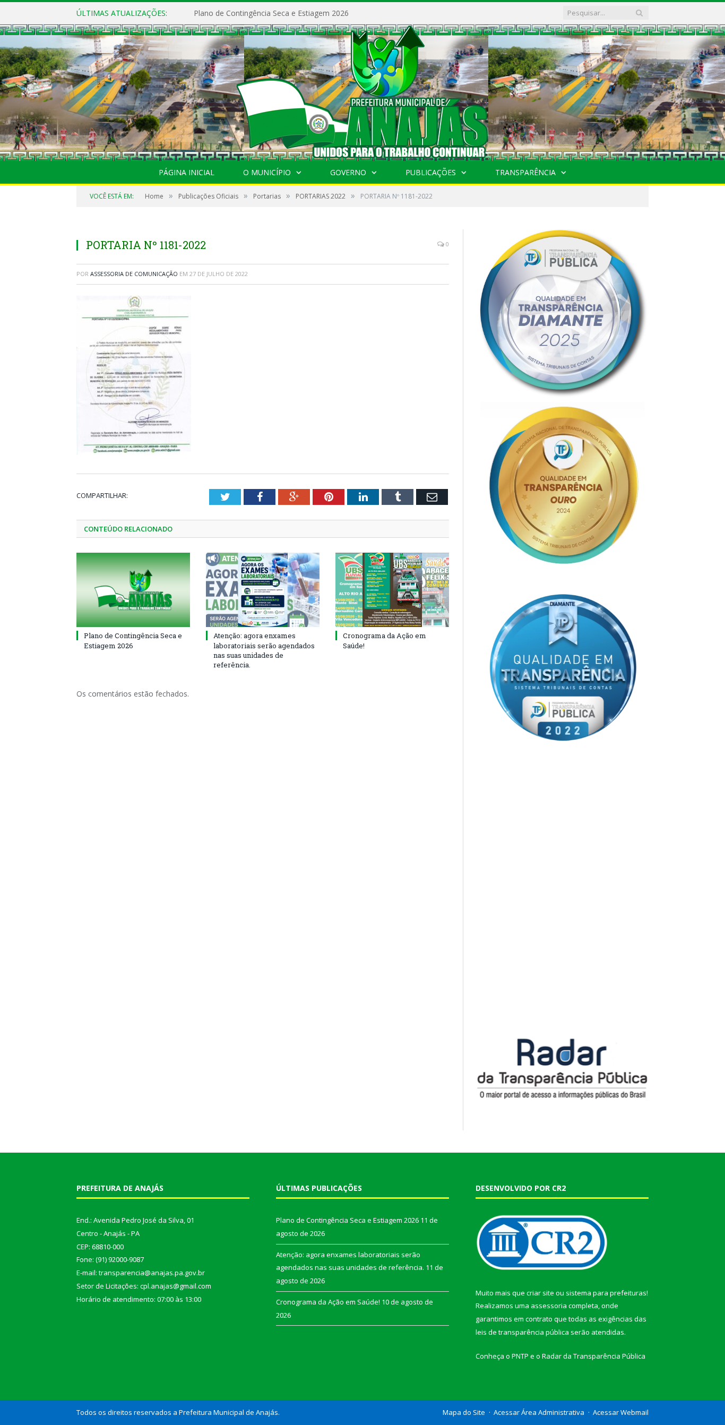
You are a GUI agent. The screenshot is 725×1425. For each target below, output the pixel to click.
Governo (348, 172)
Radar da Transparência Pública (593, 1356)
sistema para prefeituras (606, 1293)
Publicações (430, 172)
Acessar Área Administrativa (539, 1412)
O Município (267, 172)
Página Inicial (186, 172)
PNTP (520, 1356)
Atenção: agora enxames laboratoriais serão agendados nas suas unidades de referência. (316, 13)
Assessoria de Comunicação (134, 274)
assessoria (549, 1305)
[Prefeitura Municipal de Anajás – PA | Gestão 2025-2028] (362, 90)
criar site (540, 1293)
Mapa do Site (464, 1412)
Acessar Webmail (621, 1412)
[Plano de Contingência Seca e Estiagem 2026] (133, 590)
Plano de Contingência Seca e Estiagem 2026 (133, 640)
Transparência (525, 172)
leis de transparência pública (522, 1332)
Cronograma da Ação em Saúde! (328, 1302)
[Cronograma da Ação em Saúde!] (392, 590)
